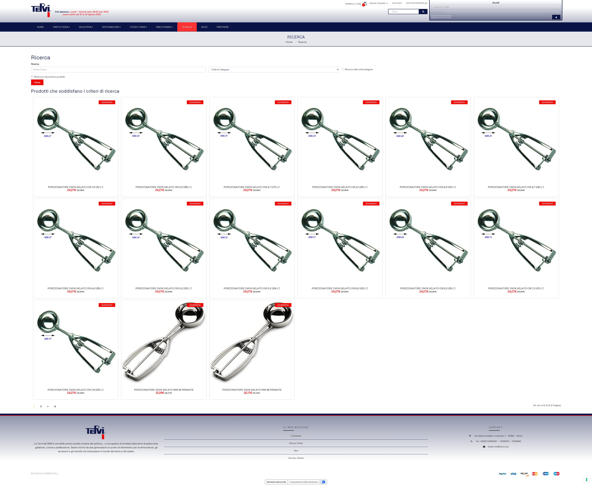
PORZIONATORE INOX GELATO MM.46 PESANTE (252, 389)
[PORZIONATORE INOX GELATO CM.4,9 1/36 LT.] (75, 240)
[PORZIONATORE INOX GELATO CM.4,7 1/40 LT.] (516, 139)
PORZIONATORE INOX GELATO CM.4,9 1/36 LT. (76, 288)
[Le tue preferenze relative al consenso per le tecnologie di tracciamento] (587, 480)
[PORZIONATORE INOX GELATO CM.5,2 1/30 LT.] (163, 240)
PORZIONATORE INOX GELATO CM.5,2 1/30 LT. (164, 288)
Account (397, 3)
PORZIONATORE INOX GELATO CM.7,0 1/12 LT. (76, 187)
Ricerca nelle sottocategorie (359, 69)
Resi (296, 450)
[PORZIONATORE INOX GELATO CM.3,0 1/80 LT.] (163, 139)
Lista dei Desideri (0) (416, 3)
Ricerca (302, 41)
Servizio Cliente (296, 458)
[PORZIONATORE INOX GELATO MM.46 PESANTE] (252, 342)
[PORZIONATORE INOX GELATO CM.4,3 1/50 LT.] (428, 139)
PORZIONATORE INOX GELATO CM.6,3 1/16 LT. (428, 288)
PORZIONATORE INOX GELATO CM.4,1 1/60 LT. (340, 187)
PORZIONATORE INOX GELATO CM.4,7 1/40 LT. (516, 187)
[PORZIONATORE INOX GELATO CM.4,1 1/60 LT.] (340, 139)
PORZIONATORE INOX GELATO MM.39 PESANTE (163, 389)
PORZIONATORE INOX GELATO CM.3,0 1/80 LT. (164, 187)
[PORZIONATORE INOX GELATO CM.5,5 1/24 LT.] (252, 240)
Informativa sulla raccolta (276, 482)
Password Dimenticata (441, 15)
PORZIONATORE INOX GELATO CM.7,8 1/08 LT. (76, 389)
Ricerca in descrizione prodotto (49, 76)
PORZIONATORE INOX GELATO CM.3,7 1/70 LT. (252, 187)
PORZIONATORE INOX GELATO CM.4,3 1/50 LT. (428, 187)
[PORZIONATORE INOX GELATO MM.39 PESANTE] (163, 342)
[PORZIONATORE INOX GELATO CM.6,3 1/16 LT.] (428, 240)
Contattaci (296, 435)
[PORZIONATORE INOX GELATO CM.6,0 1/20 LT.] (340, 240)
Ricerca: (35, 64)
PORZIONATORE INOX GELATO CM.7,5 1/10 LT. (516, 288)
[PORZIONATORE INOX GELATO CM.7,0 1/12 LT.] (75, 139)
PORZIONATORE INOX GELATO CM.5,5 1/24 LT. (252, 288)
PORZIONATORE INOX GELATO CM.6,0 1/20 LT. (340, 288)
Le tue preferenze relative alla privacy (303, 482)
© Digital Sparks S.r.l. (45, 473)
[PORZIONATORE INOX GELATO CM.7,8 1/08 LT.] (75, 342)
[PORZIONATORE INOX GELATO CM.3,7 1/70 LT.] (252, 139)
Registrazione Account (441, 17)
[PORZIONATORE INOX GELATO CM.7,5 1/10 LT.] (516, 240)
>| (55, 406)
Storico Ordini (296, 443)
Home (289, 41)
